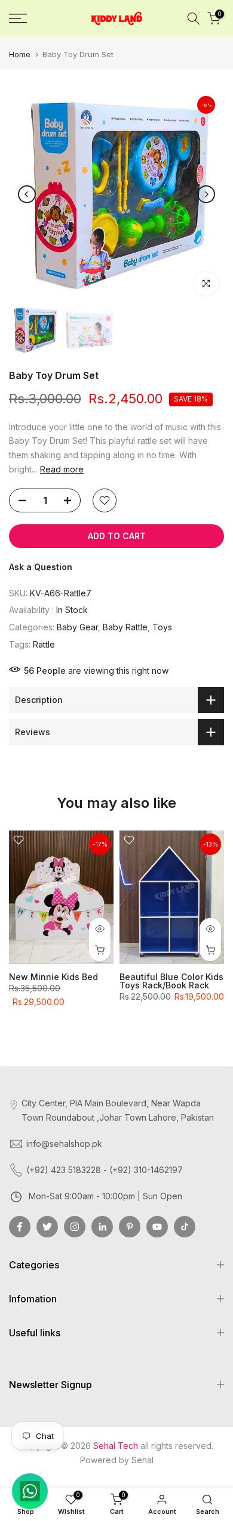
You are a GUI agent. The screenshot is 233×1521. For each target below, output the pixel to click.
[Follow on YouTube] (157, 1226)
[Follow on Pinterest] (129, 1226)
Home (19, 54)
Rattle (44, 644)
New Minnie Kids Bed (53, 977)
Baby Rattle (125, 627)
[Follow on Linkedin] (102, 1226)
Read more (62, 469)
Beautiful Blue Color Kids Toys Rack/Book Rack (171, 981)
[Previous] (27, 194)
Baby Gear (77, 627)
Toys (162, 627)
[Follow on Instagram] (74, 1226)
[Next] (206, 194)
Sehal (142, 1460)
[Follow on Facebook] (19, 1226)
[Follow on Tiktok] (184, 1226)
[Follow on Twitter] (47, 1226)
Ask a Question (40, 567)
